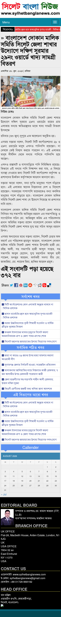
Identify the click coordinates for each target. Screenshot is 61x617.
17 (5, 480)
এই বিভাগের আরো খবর (30, 394)
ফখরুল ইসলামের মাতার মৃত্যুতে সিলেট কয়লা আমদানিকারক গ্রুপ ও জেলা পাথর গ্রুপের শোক (25, 334)
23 (56, 480)
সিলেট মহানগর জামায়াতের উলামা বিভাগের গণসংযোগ (30, 341)
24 (5, 485)
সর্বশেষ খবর (30, 296)
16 (56, 476)
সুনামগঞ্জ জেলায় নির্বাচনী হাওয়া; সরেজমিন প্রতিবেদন (30, 364)
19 (22, 480)
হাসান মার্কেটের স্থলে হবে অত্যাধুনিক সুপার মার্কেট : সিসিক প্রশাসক (27, 315)
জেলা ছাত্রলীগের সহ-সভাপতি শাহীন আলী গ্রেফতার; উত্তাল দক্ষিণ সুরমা (27, 381)
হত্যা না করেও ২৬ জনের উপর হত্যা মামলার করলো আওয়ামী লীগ (28, 357)
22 (47, 480)
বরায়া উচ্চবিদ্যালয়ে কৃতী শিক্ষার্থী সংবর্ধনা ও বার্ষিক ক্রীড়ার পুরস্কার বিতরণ (28, 325)
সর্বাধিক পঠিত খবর (30, 347)
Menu (6, 22)
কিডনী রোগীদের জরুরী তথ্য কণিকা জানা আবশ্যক (28, 388)
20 (30, 480)
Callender (30, 447)
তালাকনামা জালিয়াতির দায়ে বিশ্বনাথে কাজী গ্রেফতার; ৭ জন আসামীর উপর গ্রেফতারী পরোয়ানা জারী (30, 372)
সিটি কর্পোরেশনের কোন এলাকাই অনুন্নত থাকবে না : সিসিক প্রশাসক (27, 306)
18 (14, 480)
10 (5, 476)
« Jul (4, 494)
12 (22, 476)
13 (30, 476)
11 (14, 476)
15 (47, 476)
